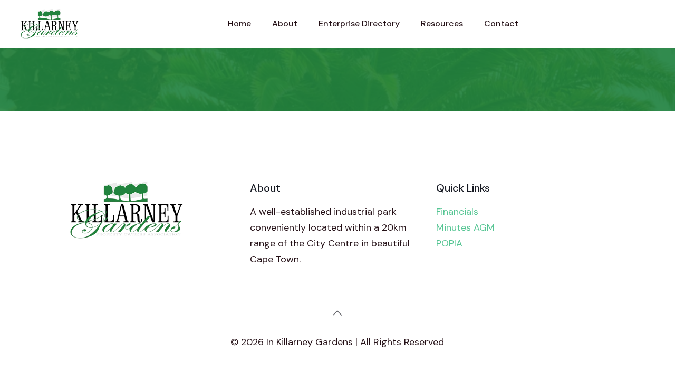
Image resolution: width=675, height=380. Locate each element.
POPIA (449, 243)
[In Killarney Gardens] (49, 24)
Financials (457, 211)
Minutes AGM (465, 227)
